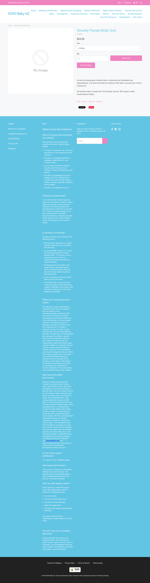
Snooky (79, 34)
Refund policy (98, 563)
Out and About (118, 14)
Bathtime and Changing (71, 11)
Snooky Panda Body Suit (22, 25)
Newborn (99, 101)
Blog (52, 14)
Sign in (120, 2)
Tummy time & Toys (133, 11)
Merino (106, 14)
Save (92, 107)
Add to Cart (126, 58)
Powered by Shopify (102, 575)
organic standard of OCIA (61, 313)
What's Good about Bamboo (57, 129)
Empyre (93, 575)
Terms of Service (84, 563)
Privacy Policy (69, 563)
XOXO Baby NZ (50, 575)
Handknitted (124, 17)
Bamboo (84, 101)
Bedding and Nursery (48, 11)
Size (78, 43)
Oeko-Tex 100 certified (52, 409)
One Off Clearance (108, 17)
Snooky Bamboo (135, 14)
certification (61, 460)
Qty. (78, 54)
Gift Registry (62, 14)
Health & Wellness (92, 11)
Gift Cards (137, 17)
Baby (78, 101)
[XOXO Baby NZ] (18, 14)
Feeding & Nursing (79, 14)
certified (55, 518)
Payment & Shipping (54, 563)
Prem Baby (95, 14)
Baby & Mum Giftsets (112, 11)
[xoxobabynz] (75, 571)
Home (33, 11)
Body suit (92, 101)
